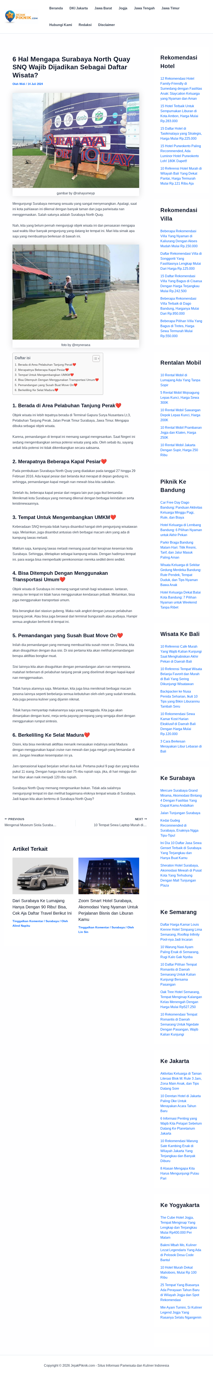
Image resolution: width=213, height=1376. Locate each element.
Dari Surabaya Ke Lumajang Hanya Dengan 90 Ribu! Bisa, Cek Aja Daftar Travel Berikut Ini (42, 906)
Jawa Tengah (144, 8)
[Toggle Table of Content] (94, 358)
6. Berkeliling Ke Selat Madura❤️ (36, 390)
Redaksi (85, 25)
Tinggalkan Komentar (27, 921)
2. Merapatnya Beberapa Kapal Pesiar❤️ (42, 369)
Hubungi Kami (60, 25)
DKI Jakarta (78, 8)
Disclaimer (106, 25)
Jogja (123, 8)
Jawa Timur (170, 8)
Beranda (56, 8)
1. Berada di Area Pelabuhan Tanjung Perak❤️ (45, 364)
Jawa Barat (103, 8)
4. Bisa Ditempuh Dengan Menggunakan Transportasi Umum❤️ (57, 379)
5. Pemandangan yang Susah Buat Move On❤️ (46, 385)
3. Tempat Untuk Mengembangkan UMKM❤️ (44, 374)
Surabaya (52, 921)
